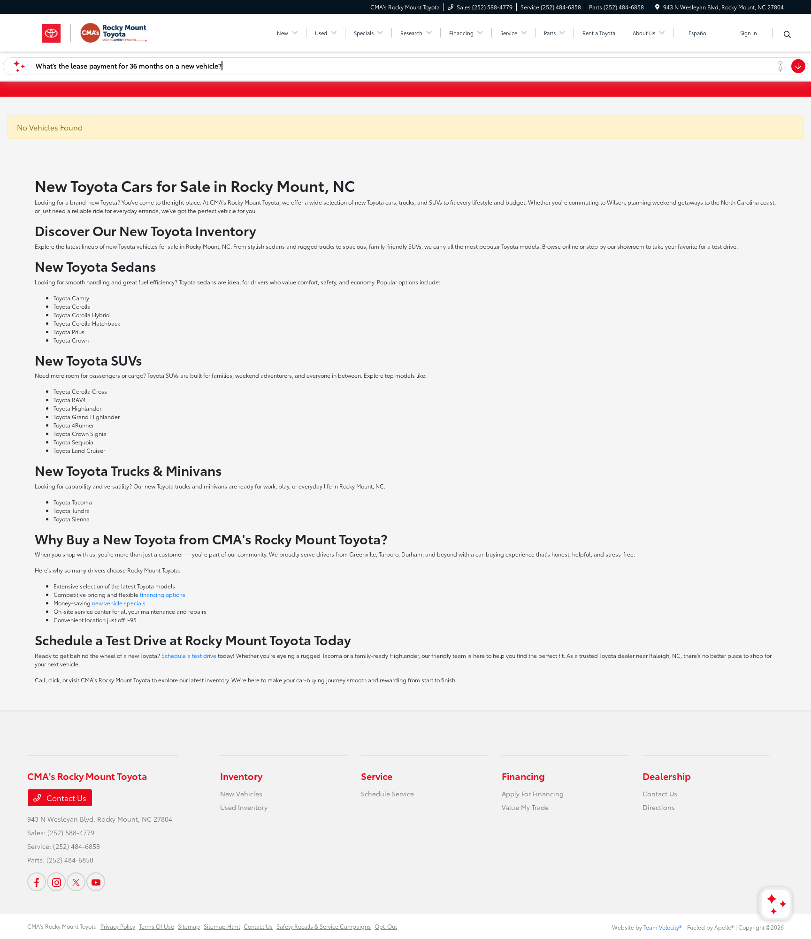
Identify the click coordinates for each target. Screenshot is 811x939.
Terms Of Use (156, 926)
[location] (657, 7)
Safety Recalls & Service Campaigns (323, 926)
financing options (162, 594)
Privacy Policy (117, 926)
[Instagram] (56, 881)
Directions (659, 807)
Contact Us (65, 797)
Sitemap (189, 926)
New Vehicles (241, 793)
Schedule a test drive (188, 655)
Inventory (241, 775)
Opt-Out (386, 926)
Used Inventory (244, 807)
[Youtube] (95, 881)
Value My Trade (525, 807)
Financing (523, 775)
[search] (787, 34)
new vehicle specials (118, 603)
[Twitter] (76, 881)
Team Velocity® (662, 927)
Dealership (667, 775)
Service (376, 775)
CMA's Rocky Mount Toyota (62, 926)
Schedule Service (387, 793)
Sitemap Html (222, 926)
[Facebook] (36, 881)
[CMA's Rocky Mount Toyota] (108, 31)
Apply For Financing (533, 793)
